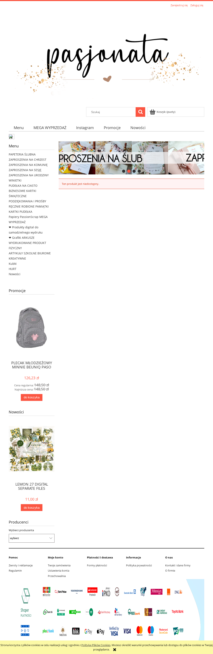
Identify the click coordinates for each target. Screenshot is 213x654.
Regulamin (15, 570)
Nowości (14, 274)
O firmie (170, 570)
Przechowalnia (57, 576)
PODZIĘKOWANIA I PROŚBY (27, 201)
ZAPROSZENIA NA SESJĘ (25, 170)
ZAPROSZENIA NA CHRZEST (27, 160)
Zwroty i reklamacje (21, 565)
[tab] (123, 171)
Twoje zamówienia (59, 565)
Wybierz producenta (21, 530)
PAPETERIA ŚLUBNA (22, 154)
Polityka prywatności (139, 565)
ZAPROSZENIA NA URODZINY (29, 175)
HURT (12, 269)
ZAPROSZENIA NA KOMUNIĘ (28, 165)
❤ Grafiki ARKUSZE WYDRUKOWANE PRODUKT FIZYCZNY (27, 243)
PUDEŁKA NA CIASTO (23, 186)
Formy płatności (97, 565)
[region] (131, 157)
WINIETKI (15, 180)
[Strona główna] (106, 57)
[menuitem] (18, 127)
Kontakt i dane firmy (178, 565)
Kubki (13, 264)
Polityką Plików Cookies (95, 645)
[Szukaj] (140, 112)
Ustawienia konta (58, 570)
